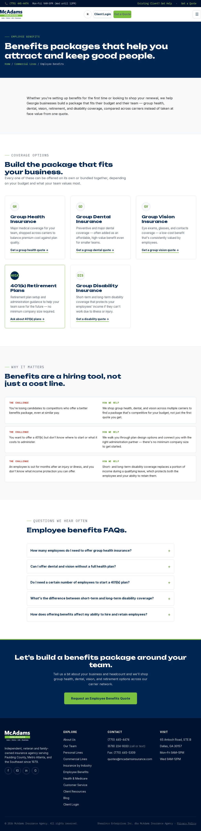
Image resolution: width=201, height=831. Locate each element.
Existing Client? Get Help (155, 3)
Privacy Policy (186, 823)
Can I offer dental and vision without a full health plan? (73, 566)
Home (7, 63)
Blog (66, 798)
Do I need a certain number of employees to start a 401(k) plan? (80, 582)
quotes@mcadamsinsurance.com (130, 759)
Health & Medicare (75, 778)
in (26, 770)
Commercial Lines (25, 63)
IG (17, 770)
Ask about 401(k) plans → (27, 319)
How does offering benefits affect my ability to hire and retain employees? (88, 614)
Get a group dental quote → (95, 250)
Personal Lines (73, 752)
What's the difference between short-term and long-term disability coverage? (92, 598)
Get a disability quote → (92, 319)
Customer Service (75, 785)
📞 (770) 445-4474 (16, 3)
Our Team (70, 746)
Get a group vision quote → (160, 250)
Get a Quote (188, 3)
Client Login (102, 14)
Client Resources (74, 791)
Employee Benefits (76, 772)
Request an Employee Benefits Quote (100, 698)
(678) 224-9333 (118, 746)
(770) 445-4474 (118, 739)
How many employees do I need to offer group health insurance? (81, 550)
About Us (69, 739)
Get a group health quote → (29, 250)
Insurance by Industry (77, 765)
